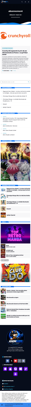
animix (4, 116)
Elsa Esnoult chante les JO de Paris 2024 (17, 304)
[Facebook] (7, 361)
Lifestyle (5, 275)
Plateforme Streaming (7, 48)
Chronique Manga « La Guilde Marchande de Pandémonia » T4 (18, 202)
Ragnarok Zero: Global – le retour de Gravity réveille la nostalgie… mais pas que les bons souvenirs (18, 190)
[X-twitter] (11, 361)
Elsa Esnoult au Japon (12, 297)
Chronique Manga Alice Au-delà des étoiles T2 (15, 96)
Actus (4, 171)
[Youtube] (15, 361)
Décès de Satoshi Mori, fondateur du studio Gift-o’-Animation (18, 310)
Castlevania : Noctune (11, 126)
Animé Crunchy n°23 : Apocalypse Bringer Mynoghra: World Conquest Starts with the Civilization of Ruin (15, 119)
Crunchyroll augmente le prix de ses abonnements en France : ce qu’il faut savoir (14, 53)
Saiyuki (5, 104)
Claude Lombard (10, 134)
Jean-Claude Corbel (11, 130)
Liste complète (4, 260)
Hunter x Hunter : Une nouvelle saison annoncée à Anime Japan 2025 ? (13, 175)
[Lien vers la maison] (5, 2)
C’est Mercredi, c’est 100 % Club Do (12, 278)
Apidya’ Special (7, 107)
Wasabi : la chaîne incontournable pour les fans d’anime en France (18, 316)
